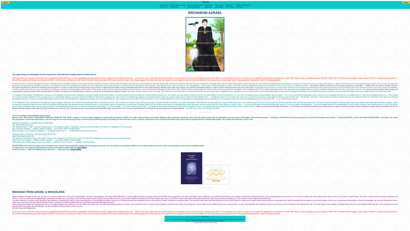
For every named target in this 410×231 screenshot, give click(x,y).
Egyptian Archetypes (231, 6)
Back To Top (204, 217)
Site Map (205, 2)
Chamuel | (215, 219)
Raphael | (188, 220)
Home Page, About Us (165, 6)
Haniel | (225, 219)
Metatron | (235, 219)
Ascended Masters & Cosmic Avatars (196, 6)
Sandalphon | (194, 220)
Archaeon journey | (206, 219)
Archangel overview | (172, 219)
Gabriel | (220, 219)
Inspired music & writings (243, 6)
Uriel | (206, 220)
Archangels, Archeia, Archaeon (178, 6)
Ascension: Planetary (220, 6)
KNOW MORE (75, 149)
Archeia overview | (184, 219)
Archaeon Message (219, 220)
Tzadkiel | (201, 220)
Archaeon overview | (195, 219)
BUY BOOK (82, 148)
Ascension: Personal (210, 6)
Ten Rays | (211, 220)
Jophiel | (229, 219)
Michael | (241, 219)
